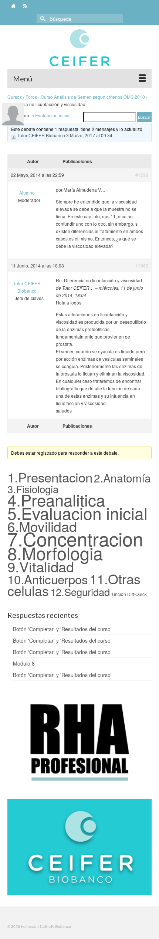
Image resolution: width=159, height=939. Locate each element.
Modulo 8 (24, 663)
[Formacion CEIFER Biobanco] (79, 51)
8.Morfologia (55, 552)
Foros (31, 97)
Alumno (27, 192)
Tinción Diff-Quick (129, 594)
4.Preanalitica (56, 499)
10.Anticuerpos (47, 579)
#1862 (141, 265)
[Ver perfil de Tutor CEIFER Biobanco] (13, 135)
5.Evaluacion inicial (51, 115)
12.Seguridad (80, 591)
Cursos (14, 97)
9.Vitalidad (40, 566)
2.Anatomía (122, 477)
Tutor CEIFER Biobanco (41, 135)
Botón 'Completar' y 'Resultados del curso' (62, 629)
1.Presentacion (49, 477)
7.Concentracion (75, 538)
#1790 (141, 175)
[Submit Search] (42, 18)
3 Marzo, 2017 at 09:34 (89, 135)
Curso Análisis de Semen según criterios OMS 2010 (93, 97)
